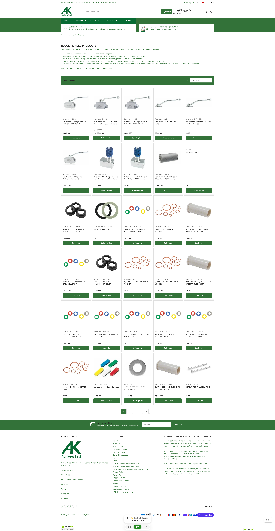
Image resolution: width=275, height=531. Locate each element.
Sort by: (186, 80)
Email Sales (177, 13)
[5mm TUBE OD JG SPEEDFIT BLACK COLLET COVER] (107, 263)
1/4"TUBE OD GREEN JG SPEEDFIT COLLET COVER (73, 335)
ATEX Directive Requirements (124, 492)
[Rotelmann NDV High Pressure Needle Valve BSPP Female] (137, 157)
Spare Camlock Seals (102, 229)
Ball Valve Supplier (120, 449)
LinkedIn (64, 498)
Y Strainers (189, 471)
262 (146, 411)
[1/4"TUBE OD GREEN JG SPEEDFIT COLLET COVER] (76, 315)
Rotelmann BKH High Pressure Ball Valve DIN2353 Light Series (106, 123)
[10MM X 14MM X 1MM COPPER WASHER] (137, 263)
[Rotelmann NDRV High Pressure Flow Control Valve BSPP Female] (107, 157)
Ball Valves (170, 469)
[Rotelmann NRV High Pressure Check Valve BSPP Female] (168, 157)
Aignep (96, 384)
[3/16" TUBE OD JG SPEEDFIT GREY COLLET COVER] (76, 263)
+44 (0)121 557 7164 (180, 12)
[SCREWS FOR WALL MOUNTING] (199, 368)
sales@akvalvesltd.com (86, 29)
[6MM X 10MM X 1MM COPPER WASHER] (168, 210)
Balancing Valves (195, 474)
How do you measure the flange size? (127, 466)
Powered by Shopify (84, 515)
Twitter (64, 489)
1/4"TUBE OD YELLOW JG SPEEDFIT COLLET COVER (165, 335)
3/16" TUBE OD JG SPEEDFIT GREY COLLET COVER (74, 283)
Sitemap (116, 483)
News (115, 458)
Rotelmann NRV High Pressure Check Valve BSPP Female (166, 178)
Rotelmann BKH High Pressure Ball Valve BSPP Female (74, 123)
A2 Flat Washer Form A (132, 389)
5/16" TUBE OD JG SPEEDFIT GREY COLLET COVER (197, 335)
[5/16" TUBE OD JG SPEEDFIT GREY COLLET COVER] (199, 315)
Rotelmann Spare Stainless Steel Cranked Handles (198, 123)
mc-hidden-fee (191, 152)
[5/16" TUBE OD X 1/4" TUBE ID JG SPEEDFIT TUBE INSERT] (199, 210)
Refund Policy (118, 475)
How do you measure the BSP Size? (126, 464)
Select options (76, 138)
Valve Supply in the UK (121, 489)
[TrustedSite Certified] (67, 527)
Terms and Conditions (121, 481)
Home (63, 35)
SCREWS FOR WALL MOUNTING (198, 387)
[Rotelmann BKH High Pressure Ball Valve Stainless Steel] (76, 157)
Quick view (76, 243)
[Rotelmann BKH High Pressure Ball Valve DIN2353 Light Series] (107, 102)
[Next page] (151, 411)
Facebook (65, 484)
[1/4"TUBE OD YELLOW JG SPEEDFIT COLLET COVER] (168, 315)
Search (115, 441)
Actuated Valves (119, 447)
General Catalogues (120, 455)
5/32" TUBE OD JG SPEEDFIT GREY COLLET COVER (135, 230)
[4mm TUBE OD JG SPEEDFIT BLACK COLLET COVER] (76, 210)
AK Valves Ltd (190, 149)
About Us (116, 444)
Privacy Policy (118, 472)
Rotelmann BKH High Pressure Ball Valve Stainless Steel (74, 178)
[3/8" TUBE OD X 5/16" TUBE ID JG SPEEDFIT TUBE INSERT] (199, 263)
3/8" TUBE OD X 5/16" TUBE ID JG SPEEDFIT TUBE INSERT (199, 283)
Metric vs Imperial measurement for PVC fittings (131, 469)
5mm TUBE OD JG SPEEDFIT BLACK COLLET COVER (104, 283)
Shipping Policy (119, 478)
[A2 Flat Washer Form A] (137, 368)
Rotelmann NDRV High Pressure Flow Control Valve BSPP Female (106, 178)
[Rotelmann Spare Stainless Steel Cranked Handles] (199, 102)
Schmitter (158, 227)
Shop (115, 461)
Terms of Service (119, 486)
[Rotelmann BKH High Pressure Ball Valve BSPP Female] (76, 102)
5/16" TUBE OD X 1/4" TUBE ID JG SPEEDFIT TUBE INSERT (198, 230)
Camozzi (188, 384)
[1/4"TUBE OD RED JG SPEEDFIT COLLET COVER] (107, 315)
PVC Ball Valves (119, 452)
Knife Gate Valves (203, 471)
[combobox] (128, 11)
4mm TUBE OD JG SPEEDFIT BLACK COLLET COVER (74, 230)
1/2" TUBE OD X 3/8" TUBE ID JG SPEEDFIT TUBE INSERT (167, 388)
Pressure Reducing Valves (176, 474)
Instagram (65, 494)
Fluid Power (197, 443)
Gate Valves (181, 469)
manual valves (171, 443)
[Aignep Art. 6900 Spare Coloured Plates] (107, 368)
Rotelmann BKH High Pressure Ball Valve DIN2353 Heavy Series (136, 123)
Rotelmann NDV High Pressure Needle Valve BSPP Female (136, 178)
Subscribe (178, 424)
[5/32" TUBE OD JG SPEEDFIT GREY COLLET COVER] (137, 210)
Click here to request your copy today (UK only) (162, 29)
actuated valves (184, 443)
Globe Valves (177, 471)
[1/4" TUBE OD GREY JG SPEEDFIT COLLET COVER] (137, 315)
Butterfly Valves (195, 469)
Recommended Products (75, 35)
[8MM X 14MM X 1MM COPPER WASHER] (168, 263)
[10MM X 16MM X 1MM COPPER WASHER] (76, 368)
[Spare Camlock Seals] (107, 210)
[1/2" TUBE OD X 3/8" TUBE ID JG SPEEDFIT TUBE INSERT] (168, 368)
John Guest (67, 227)
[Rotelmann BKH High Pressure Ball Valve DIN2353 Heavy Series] (137, 102)
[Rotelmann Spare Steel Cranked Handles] (168, 102)
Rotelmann (66, 119)
